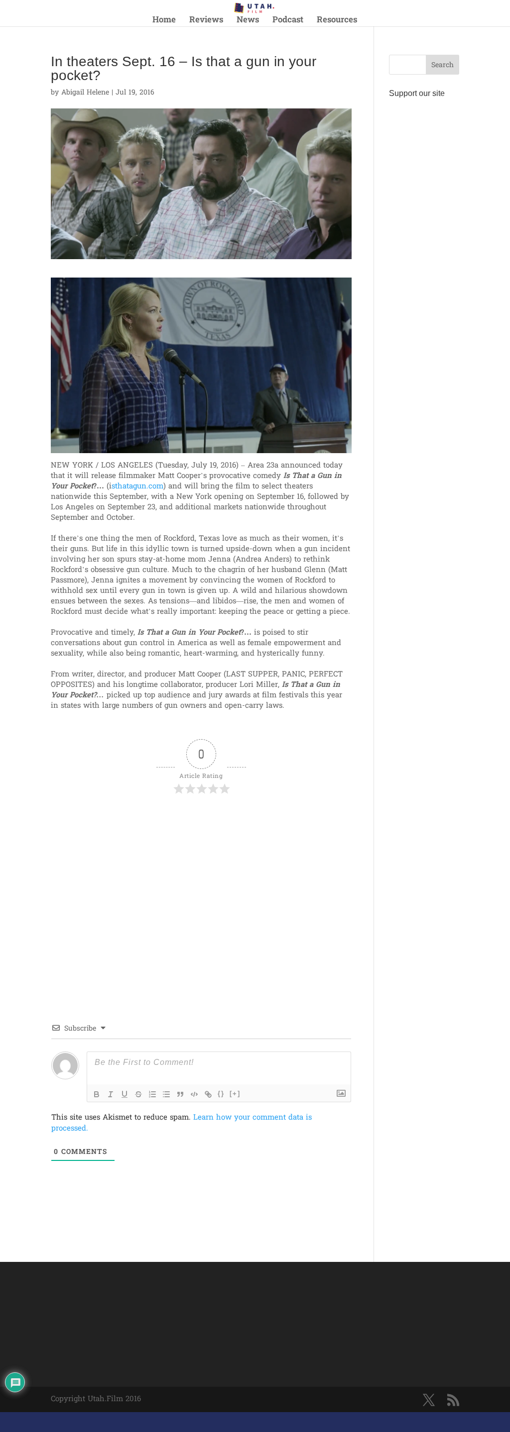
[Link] (208, 1094)
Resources (337, 21)
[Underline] (124, 1094)
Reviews (206, 21)
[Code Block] (194, 1094)
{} (221, 1093)
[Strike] (138, 1094)
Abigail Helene (85, 93)
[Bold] (97, 1094)
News (248, 21)
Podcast (287, 21)
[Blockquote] (180, 1094)
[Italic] (111, 1094)
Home (164, 21)
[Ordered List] (152, 1094)
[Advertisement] (167, 825)
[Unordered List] (166, 1094)
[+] (235, 1093)
